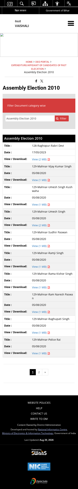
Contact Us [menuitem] (39, 413)
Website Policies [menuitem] (39, 402)
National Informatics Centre (52, 429)
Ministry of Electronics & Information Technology (27, 433)
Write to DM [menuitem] (39, 419)
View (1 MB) (39, 180)
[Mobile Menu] (71, 23)
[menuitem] (9, 3)
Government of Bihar (57, 10)
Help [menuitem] (39, 408)
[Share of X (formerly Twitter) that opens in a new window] (41, 80)
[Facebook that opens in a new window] (36, 80)
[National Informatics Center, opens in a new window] (39, 467)
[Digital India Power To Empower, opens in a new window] (39, 481)
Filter (63, 118)
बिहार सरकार (20, 10)
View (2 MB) (39, 159)
